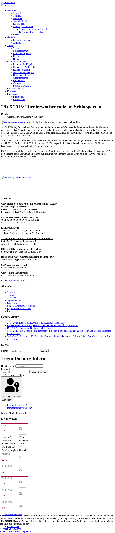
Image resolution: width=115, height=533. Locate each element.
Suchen (44, 351)
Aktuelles (11, 297)
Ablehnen (16, 529)
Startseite (11, 292)
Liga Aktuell (13, 303)
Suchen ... (6, 350)
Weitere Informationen (10, 531)
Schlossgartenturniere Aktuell (21, 305)
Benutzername (8, 366)
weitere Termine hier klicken (14, 280)
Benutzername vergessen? (19, 408)
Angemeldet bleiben (14, 375)
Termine (11, 295)
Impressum (27, 531)
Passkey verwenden (11, 397)
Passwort (5, 369)
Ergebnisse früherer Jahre (19, 308)
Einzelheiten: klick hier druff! (13, 223)
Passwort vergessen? (17, 405)
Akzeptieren (6, 529)
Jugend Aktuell (14, 300)
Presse (10, 311)
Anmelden (6, 400)
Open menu (6, 5)
